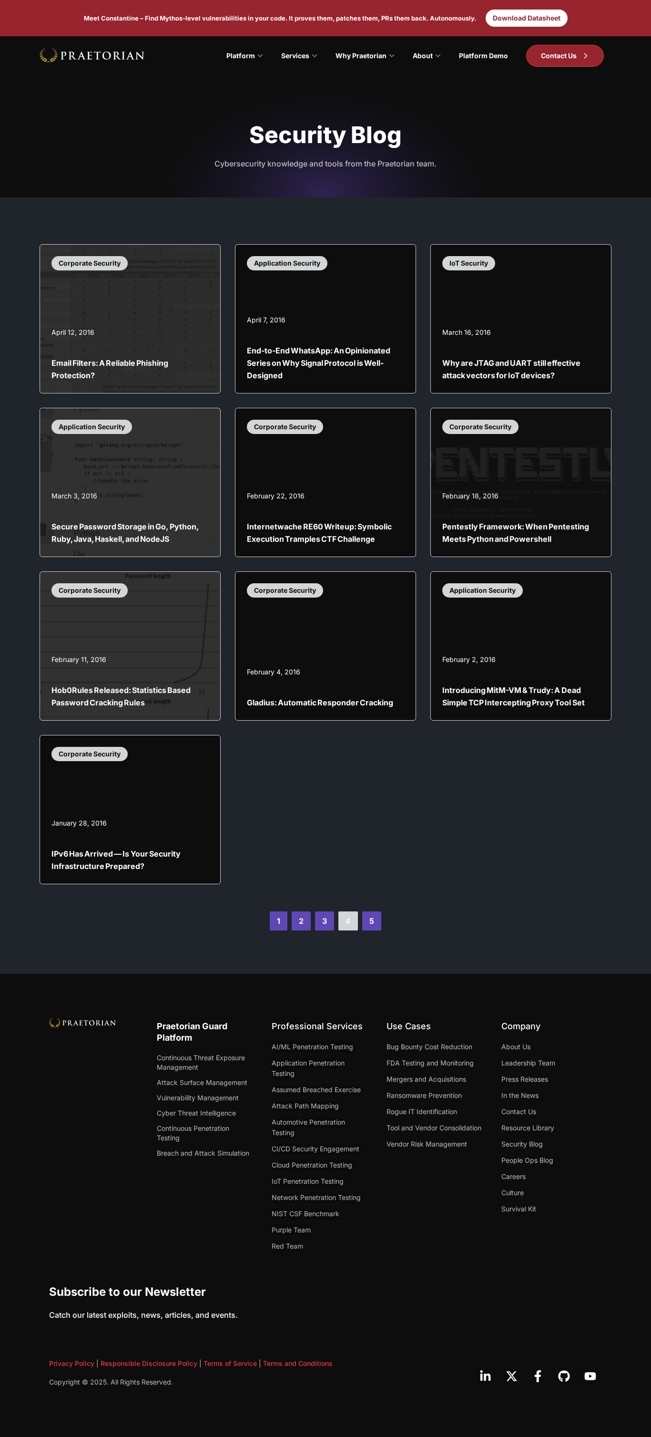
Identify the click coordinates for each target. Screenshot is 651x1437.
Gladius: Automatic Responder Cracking (320, 702)
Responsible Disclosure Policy (149, 1363)
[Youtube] (590, 1376)
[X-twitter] (511, 1376)
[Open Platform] (260, 55)
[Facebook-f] (537, 1376)
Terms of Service (230, 1363)
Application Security (287, 263)
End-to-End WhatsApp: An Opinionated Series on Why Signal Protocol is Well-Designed (318, 363)
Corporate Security (90, 263)
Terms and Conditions (298, 1363)
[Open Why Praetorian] (392, 55)
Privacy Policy (71, 1363)
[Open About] (438, 55)
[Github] (564, 1376)
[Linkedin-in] (485, 1376)
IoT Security (468, 263)
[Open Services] (314, 55)
